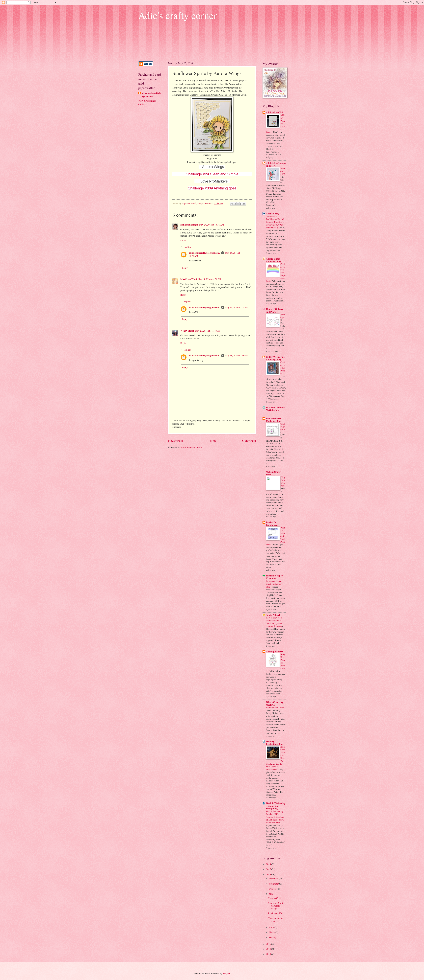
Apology (282, 316)
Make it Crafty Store (273, 473)
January (273, 937)
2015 (268, 943)
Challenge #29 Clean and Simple (212, 174)
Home (212, 440)
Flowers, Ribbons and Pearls (274, 311)
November (274, 883)
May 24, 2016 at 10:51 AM (211, 224)
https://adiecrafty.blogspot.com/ (204, 252)
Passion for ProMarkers (272, 524)
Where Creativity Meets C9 (274, 704)
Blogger (226, 973)
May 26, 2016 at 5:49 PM (236, 355)
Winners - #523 (282, 171)
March (272, 932)
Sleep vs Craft (274, 898)
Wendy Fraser (187, 330)
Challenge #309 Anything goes (212, 188)
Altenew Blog (272, 213)
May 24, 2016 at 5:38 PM (236, 307)
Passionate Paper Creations (274, 577)
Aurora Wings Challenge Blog (273, 260)
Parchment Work (276, 913)
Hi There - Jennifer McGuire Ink (275, 409)
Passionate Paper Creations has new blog (274, 583)
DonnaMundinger (189, 224)
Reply (183, 240)
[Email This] (231, 203)
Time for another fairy (276, 920)
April (271, 927)
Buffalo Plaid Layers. (275, 707)
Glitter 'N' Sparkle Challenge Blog (275, 358)
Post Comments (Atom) (192, 447)
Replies (187, 247)
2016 (268, 874)
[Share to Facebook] (241, 203)
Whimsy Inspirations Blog (274, 743)
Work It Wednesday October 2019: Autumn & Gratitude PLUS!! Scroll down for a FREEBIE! (275, 817)
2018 (268, 864)
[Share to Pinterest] (244, 203)
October (273, 888)
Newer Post (175, 440)
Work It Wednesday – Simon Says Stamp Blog (275, 806)
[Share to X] (238, 203)
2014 (268, 948)
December (274, 878)
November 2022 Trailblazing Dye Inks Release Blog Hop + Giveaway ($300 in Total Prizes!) (275, 222)
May (271, 893)
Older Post (249, 440)
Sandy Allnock (273, 615)
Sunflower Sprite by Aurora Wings (276, 905)
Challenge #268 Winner (282, 368)
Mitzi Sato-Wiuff (188, 279)
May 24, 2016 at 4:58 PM (209, 279)
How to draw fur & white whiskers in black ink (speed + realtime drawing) (274, 622)
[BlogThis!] (235, 203)
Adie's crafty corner (177, 15)
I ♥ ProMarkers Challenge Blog (273, 420)
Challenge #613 (282, 426)
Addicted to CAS (274, 112)
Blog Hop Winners (283, 481)
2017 (268, 869)
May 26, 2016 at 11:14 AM (207, 330)
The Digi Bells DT (274, 651)
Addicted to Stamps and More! (276, 164)
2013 (268, 954)
